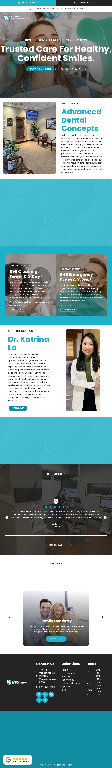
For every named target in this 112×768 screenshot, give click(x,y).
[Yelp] (39, 700)
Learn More (16, 310)
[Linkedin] (45, 700)
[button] (6, 517)
